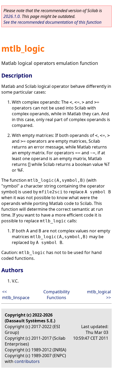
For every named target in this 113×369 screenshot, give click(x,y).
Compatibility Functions (56, 294)
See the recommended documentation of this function (52, 22)
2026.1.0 (11, 16)
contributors (27, 361)
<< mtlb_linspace (15, 294)
